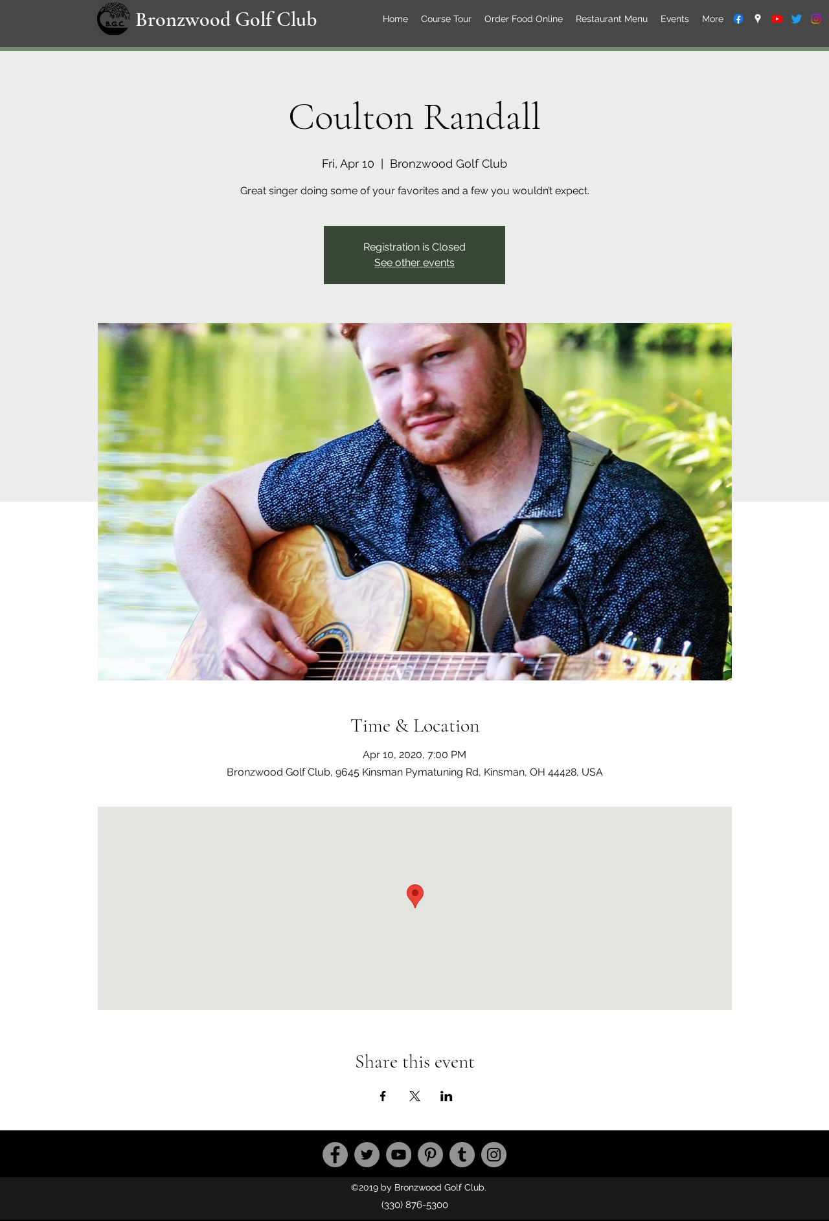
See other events (414, 262)
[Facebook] (335, 1154)
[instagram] (816, 18)
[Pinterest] (430, 1154)
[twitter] (796, 18)
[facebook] (738, 18)
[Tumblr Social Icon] (462, 1154)
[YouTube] (398, 1154)
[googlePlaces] (757, 18)
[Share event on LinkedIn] (446, 1096)
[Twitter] (367, 1154)
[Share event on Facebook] (383, 1096)
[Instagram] (493, 1154)
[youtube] (777, 18)
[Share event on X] (415, 1096)
